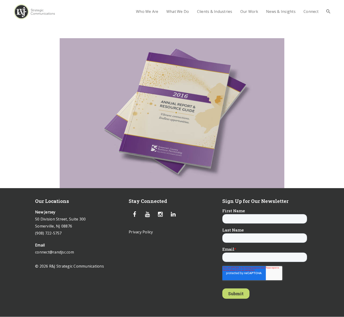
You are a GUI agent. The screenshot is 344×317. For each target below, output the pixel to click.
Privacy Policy (141, 232)
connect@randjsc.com (54, 252)
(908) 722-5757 (48, 233)
